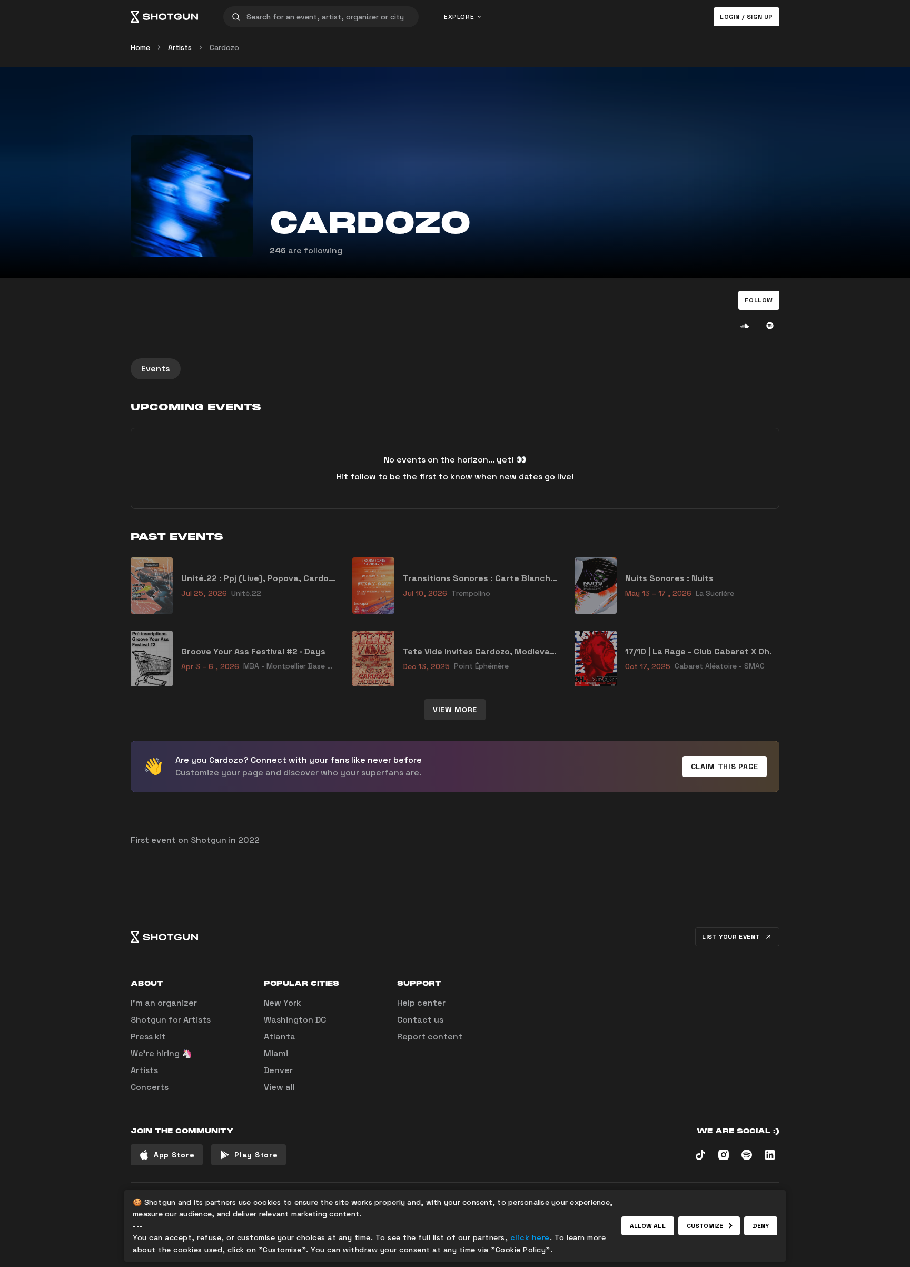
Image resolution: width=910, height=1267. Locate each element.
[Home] (164, 17)
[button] (758, 300)
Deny (761, 1226)
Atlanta (279, 1036)
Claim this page (725, 766)
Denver (278, 1070)
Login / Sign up (746, 17)
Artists (180, 47)
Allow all (648, 1226)
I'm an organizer (164, 1002)
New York (282, 1002)
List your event (731, 936)
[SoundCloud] (744, 325)
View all (279, 1087)
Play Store (256, 1155)
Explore (459, 17)
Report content (429, 1036)
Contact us (420, 1019)
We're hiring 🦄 (161, 1053)
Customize (705, 1226)
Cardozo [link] (224, 47)
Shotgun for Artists (171, 1019)
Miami (276, 1053)
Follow (759, 300)
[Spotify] (769, 325)
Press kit (148, 1036)
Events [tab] (155, 368)
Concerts (150, 1087)
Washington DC (295, 1019)
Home (140, 47)
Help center (421, 1002)
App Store (174, 1155)
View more (455, 709)
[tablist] (455, 368)
